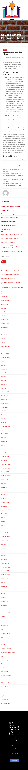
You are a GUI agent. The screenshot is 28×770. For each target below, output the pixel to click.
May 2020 (4, 418)
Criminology (4, 637)
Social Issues (4, 687)
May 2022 (4, 373)
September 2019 (5, 430)
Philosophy (4, 664)
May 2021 (3, 388)
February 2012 (5, 601)
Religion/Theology (6, 675)
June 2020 (4, 415)
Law (2, 656)
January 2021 (4, 396)
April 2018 (4, 495)
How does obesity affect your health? (12, 251)
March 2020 (4, 422)
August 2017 (4, 514)
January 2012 (4, 605)
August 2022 (4, 361)
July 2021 (3, 380)
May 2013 (3, 552)
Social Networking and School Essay (11, 234)
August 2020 (4, 407)
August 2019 (4, 434)
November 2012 (5, 567)
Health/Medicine (6, 648)
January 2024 (5, 327)
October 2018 (5, 472)
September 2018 (6, 476)
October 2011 (4, 616)
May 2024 (4, 316)
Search (4, 261)
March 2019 (4, 453)
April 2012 (3, 594)
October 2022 (5, 354)
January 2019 (4, 460)
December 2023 (5, 331)
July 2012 (3, 582)
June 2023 (4, 335)
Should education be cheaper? (10, 238)
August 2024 (4, 304)
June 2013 (4, 548)
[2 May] (14, 48)
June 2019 (4, 441)
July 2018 (3, 483)
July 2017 (3, 517)
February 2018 (5, 502)
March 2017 (4, 533)
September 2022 (6, 357)
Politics (3, 667)
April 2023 (4, 342)
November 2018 (5, 468)
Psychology (4, 671)
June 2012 (4, 586)
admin (14, 191)
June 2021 (4, 384)
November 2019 (5, 426)
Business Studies (5, 633)
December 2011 (5, 609)
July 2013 (3, 544)
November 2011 (5, 613)
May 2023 (4, 338)
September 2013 (5, 536)
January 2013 (4, 559)
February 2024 (5, 323)
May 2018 (3, 491)
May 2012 (3, 590)
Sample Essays (20, 57)
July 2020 (3, 411)
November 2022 (5, 350)
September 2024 (6, 300)
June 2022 (4, 369)
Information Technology (8, 652)
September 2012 (5, 575)
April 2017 (4, 529)
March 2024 (4, 319)
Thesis (4, 62)
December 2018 (5, 464)
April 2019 (3, 449)
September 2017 (6, 510)
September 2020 (6, 403)
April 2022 (4, 377)
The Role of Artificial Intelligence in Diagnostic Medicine (11, 246)
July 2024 (4, 308)
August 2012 (4, 578)
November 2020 (5, 399)
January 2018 (5, 506)
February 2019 (5, 457)
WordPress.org (5, 703)
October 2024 (5, 297)
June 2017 (4, 521)
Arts (2, 629)
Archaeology (4, 626)
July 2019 (3, 437)
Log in (2, 696)
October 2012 (5, 571)
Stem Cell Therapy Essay (8, 242)
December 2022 (5, 346)
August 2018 (4, 479)
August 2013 (4, 540)
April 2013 (3, 556)
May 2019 (3, 445)
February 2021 (5, 392)
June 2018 (4, 487)
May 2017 (3, 525)
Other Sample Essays (10, 57)
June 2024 (4, 312)
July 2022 (3, 365)
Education (4, 641)
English (3, 645)
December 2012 (5, 563)
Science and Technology (8, 683)
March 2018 (4, 498)
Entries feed (4, 699)
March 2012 (4, 597)
